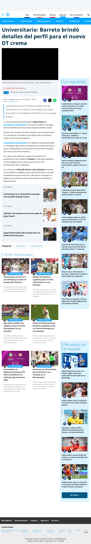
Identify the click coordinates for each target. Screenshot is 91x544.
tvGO (27, 15)
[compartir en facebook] (45, 100)
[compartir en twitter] (50, 100)
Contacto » (77, 531)
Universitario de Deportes (15, 125)
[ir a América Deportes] (8, 14)
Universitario (20, 246)
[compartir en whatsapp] (54, 100)
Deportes (62, 15)
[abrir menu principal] (2, 14)
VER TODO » (74, 495)
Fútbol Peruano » (15, 99)
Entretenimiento (39, 15)
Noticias (52, 15)
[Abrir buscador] (89, 15)
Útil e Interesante (76, 15)
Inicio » (6, 99)
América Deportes (12, 101)
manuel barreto (36, 246)
